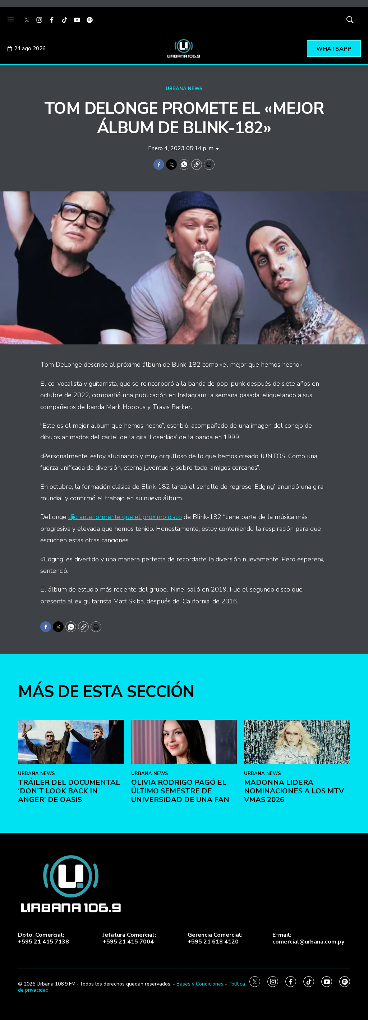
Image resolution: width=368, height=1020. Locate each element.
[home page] (184, 48)
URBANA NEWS (184, 88)
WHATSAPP (333, 49)
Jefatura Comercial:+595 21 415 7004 (129, 938)
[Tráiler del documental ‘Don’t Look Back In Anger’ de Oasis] (71, 742)
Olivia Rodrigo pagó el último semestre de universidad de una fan (180, 791)
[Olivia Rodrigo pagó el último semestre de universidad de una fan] (184, 742)
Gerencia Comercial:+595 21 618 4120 (215, 938)
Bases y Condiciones (200, 983)
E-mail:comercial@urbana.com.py (308, 938)
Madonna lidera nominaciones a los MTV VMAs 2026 (294, 791)
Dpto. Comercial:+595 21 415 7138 (43, 938)
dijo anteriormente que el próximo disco (125, 517)
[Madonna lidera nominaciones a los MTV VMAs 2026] (297, 742)
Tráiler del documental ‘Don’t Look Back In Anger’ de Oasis (69, 791)
